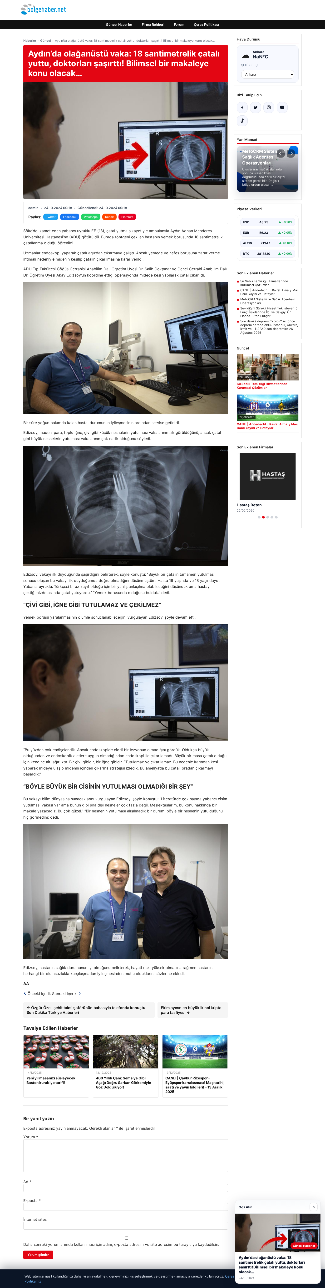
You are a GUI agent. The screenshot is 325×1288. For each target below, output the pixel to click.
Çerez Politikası (206, 24)
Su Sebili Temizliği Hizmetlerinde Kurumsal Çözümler (264, 283)
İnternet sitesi (35, 1219)
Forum (179, 24)
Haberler (29, 40)
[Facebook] (242, 107)
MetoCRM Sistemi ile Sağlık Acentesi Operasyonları (267, 301)
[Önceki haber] (281, 153)
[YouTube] (282, 107)
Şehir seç (249, 65)
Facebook (69, 217)
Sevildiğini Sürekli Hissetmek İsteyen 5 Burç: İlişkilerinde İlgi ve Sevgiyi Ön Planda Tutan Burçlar (268, 312)
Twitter (50, 217)
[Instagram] (268, 107)
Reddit (109, 217)
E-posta (32, 1200)
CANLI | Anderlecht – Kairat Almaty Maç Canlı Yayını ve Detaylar (269, 292)
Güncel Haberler (119, 24)
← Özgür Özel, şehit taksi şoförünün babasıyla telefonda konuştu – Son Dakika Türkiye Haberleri (87, 1010)
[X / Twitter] (255, 107)
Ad (27, 1181)
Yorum (30, 1136)
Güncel (45, 40)
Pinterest (127, 217)
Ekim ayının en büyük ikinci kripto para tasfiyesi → (191, 1010)
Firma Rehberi (153, 24)
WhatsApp (91, 217)
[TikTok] (242, 120)
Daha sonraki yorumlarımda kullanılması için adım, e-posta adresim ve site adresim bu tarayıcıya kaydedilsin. (121, 1244)
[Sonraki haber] (291, 153)
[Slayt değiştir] (259, 517)
